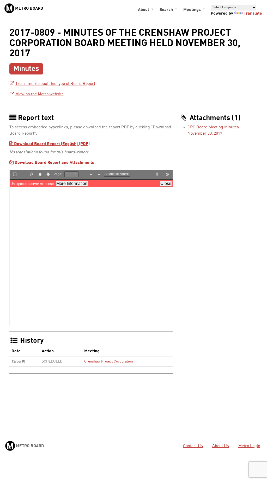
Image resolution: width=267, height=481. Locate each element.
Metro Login (249, 446)
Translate (253, 13)
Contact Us (193, 446)
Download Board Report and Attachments (54, 163)
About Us (220, 446)
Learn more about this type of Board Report (55, 84)
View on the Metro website (39, 94)
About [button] (144, 10)
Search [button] (167, 10)
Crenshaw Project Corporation (108, 361)
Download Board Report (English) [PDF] (51, 144)
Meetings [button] (192, 10)
